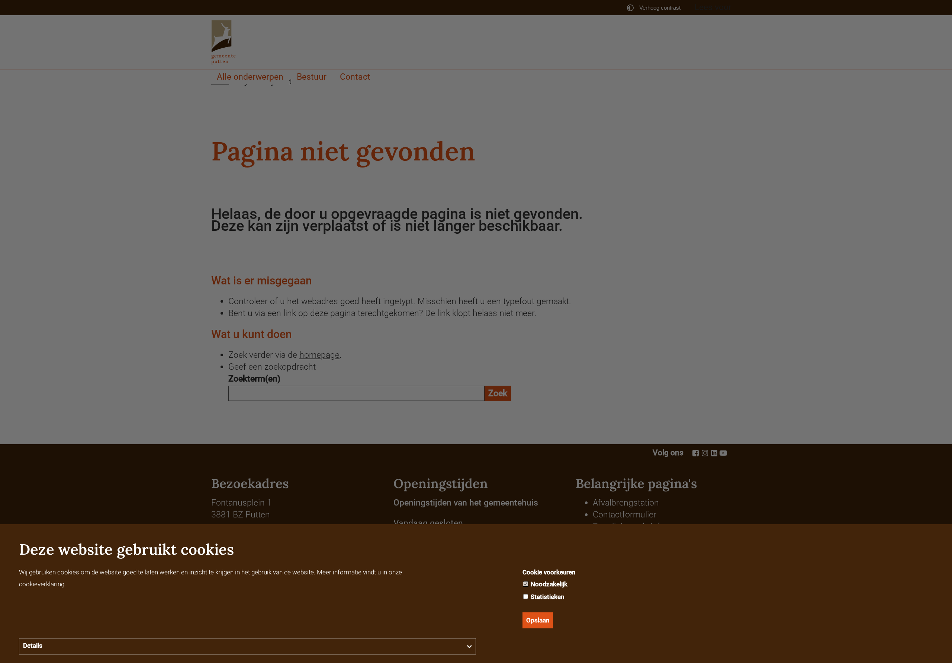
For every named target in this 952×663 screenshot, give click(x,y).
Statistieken (546, 596)
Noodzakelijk (548, 584)
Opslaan (537, 620)
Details (32, 645)
